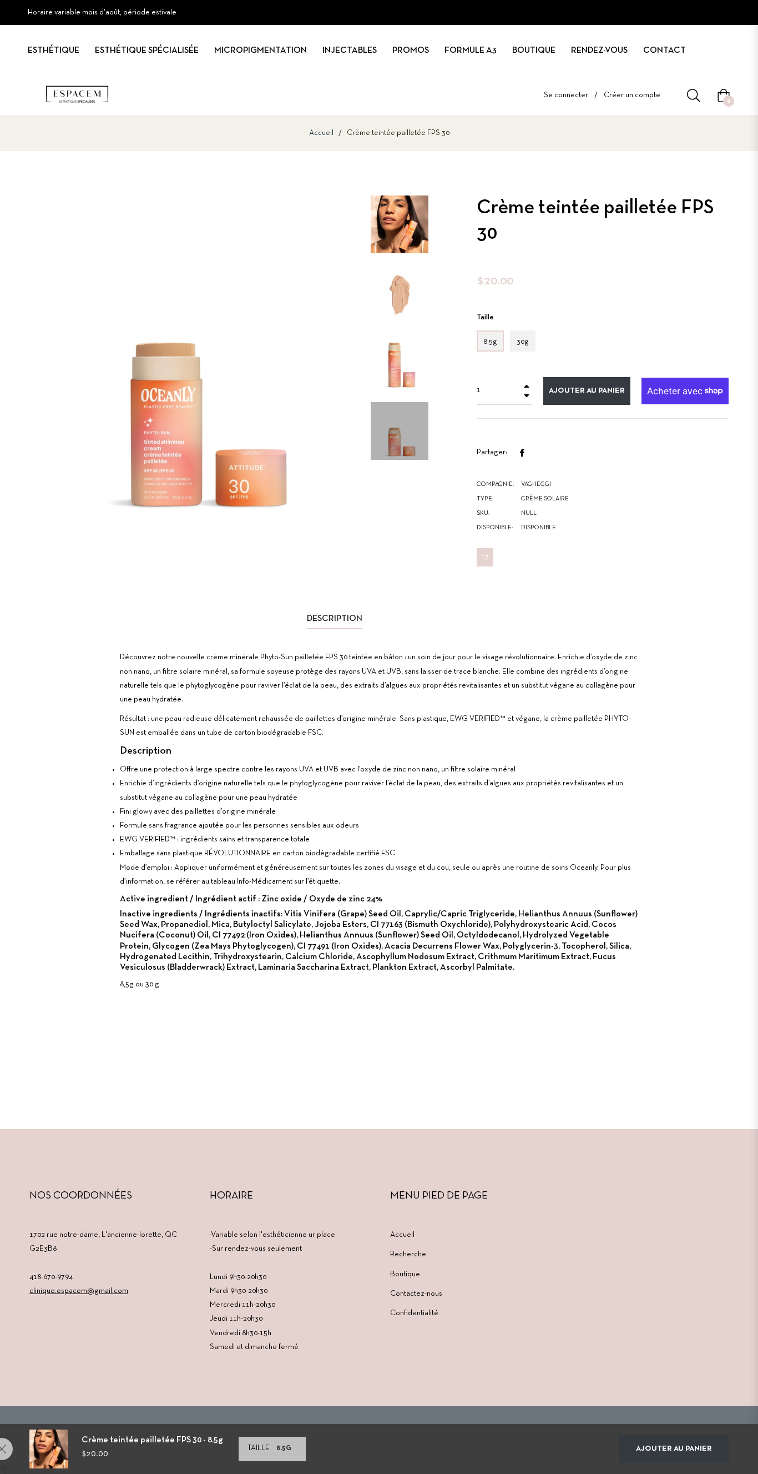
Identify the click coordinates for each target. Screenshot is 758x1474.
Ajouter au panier (674, 1448)
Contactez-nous (416, 1293)
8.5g (490, 341)
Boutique (405, 1274)
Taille (485, 317)
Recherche (408, 1254)
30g (523, 341)
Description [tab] (334, 619)
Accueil (321, 133)
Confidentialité (414, 1313)
